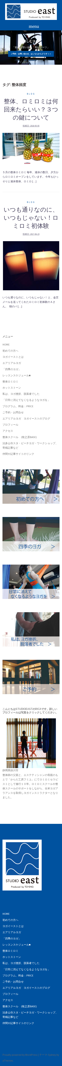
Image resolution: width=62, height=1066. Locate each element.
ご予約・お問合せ (13, 412)
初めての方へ (10, 350)
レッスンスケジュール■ (16, 375)
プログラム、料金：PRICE (17, 406)
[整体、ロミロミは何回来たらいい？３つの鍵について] (31, 148)
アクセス (7, 430)
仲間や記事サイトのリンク (18, 453)
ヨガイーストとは (13, 356)
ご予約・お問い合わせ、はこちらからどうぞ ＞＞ (31, 54)
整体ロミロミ (10, 381)
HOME (6, 344)
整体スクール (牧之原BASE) (19, 437)
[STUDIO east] (31, 11)
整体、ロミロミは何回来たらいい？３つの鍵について (31, 109)
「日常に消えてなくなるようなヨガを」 (26, 400)
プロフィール (10, 424)
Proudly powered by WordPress (19, 1054)
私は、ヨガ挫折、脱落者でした (21, 393)
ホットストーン (11, 387)
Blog (31, 93)
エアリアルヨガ (11, 363)
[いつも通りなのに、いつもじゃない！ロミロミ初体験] (31, 265)
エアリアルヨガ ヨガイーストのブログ (26, 418)
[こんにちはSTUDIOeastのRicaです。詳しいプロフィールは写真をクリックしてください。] (31, 743)
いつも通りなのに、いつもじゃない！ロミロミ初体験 (31, 217)
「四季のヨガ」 (11, 369)
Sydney (52, 1054)
